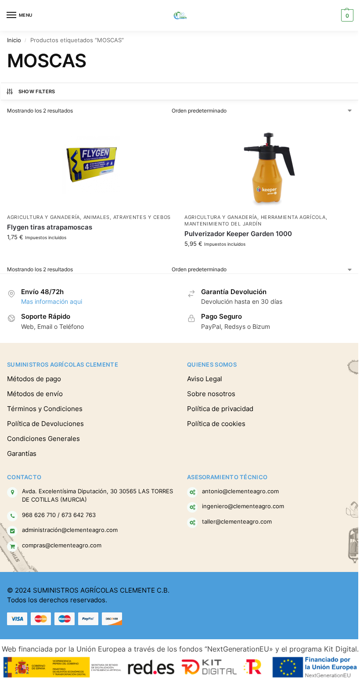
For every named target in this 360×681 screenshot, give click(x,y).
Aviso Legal (204, 379)
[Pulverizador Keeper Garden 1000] (268, 165)
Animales (96, 217)
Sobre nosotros (211, 394)
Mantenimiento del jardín (223, 224)
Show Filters (36, 91)
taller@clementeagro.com (237, 521)
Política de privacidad (220, 409)
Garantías (21, 454)
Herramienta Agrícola (293, 217)
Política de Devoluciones (45, 424)
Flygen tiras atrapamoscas (49, 227)
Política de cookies (216, 424)
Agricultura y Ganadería (43, 217)
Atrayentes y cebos (142, 217)
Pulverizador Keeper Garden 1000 (238, 233)
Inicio (14, 40)
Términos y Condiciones (45, 409)
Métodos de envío (35, 394)
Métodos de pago (34, 379)
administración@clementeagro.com (70, 529)
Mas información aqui (51, 301)
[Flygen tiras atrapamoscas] (91, 165)
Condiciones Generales (43, 439)
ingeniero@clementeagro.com (243, 506)
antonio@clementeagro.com (240, 491)
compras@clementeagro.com (61, 545)
